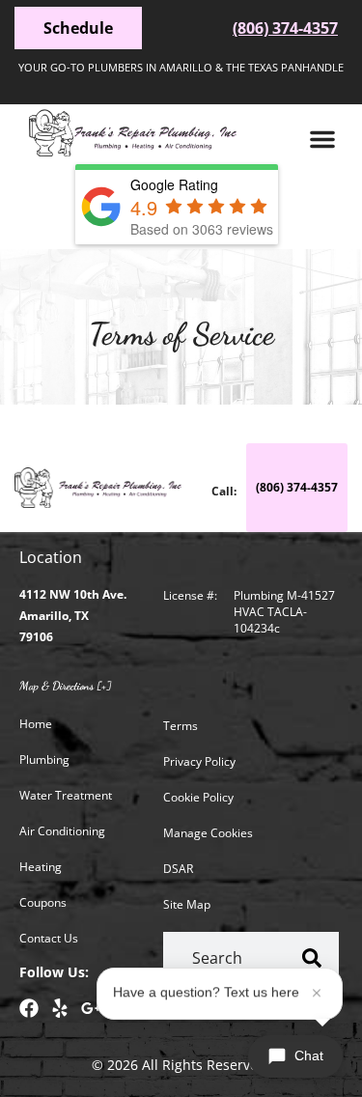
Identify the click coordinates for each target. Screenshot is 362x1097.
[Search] (312, 958)
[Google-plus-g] (90, 1008)
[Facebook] (29, 1008)
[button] (322, 139)
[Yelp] (60, 1008)
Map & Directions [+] (65, 685)
